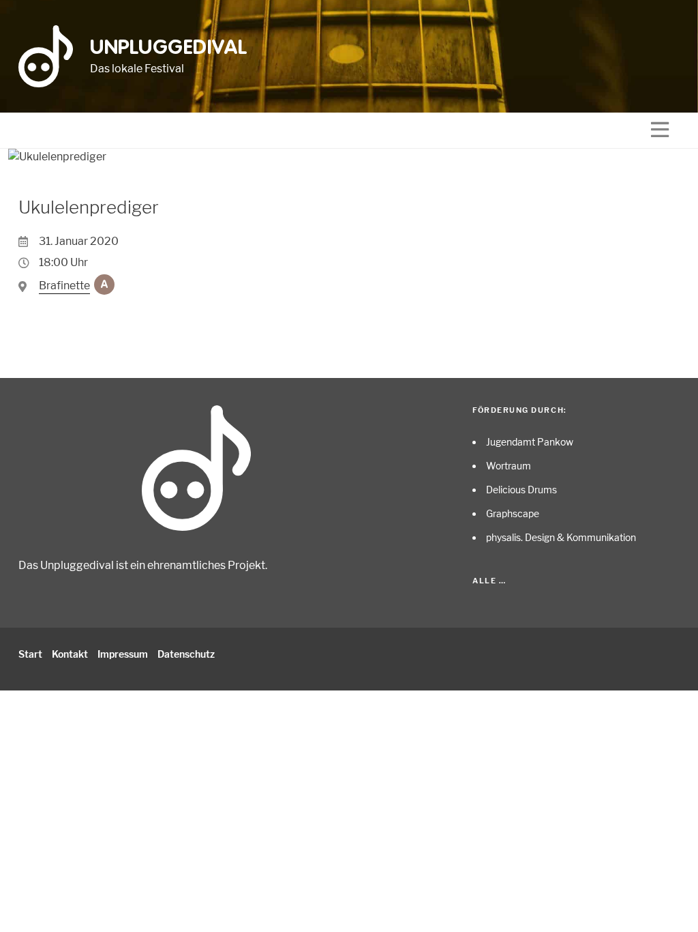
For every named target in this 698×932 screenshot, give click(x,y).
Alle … (489, 580)
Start (30, 654)
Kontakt (70, 654)
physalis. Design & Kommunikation (561, 537)
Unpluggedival (168, 48)
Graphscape (512, 513)
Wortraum (508, 465)
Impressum (122, 654)
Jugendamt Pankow (529, 442)
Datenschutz (186, 654)
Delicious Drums (521, 489)
